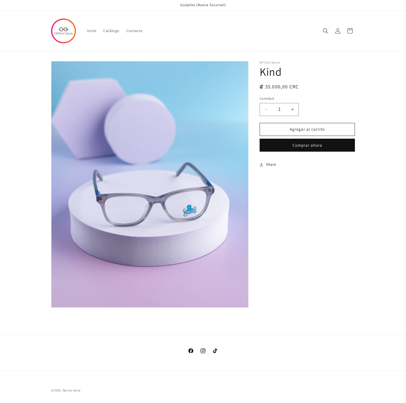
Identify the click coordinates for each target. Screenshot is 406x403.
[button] (326, 31)
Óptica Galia (71, 390)
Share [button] (271, 164)
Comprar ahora (307, 145)
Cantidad (267, 98)
